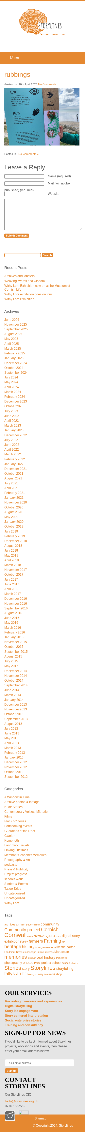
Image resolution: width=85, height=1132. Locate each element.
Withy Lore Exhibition (19, 299)
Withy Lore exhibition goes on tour (28, 294)
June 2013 (11, 733)
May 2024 (11, 382)
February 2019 (14, 536)
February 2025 (14, 353)
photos (28, 962)
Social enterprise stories (23, 1020)
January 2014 (14, 699)
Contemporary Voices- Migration (26, 811)
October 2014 (13, 680)
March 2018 (12, 565)
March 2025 (12, 348)
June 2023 (11, 416)
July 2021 (11, 483)
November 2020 (15, 502)
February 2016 (14, 632)
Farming (52, 941)
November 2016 (15, 603)
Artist (22, 924)
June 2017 (11, 584)
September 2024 (16, 372)
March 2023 (12, 425)
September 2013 (16, 719)
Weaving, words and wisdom (24, 281)
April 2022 (11, 449)
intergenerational (46, 947)
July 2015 (11, 661)
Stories (12, 968)
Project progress (15, 874)
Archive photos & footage (22, 802)
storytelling (64, 968)
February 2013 (14, 752)
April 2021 (11, 488)
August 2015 (13, 656)
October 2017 (13, 574)
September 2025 (16, 329)
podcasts (10, 864)
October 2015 (13, 646)
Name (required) (59, 176)
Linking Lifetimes (16, 850)
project (46, 962)
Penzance (61, 957)
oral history (46, 957)
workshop (55, 974)
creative (39, 936)
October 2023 (13, 406)
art (17, 924)
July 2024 (11, 377)
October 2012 (13, 772)
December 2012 (15, 762)
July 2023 (11, 411)
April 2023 (11, 420)
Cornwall (15, 935)
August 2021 (13, 478)
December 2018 (15, 541)
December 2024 (15, 363)
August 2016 (13, 613)
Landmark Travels (16, 845)
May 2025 (11, 338)
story (26, 969)
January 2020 (14, 521)
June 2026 (11, 319)
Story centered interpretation (26, 1015)
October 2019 (13, 526)
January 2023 (14, 430)
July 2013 (11, 728)
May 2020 (11, 517)
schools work (13, 879)
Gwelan (9, 835)
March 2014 (12, 695)
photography (13, 962)
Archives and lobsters (19, 276)
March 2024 (12, 392)
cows (30, 936)
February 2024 (14, 396)
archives (9, 924)
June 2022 (11, 444)
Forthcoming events (18, 826)
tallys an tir (15, 973)
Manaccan (61, 952)
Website (53, 193)
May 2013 (11, 738)
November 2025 (15, 324)
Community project (22, 929)
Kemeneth (11, 840)
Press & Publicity (16, 869)
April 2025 (11, 343)
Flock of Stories (15, 821)
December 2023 (15, 401)
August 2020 (13, 512)
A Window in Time (17, 797)
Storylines (43, 967)
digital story (71, 936)
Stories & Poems (16, 884)
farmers (36, 941)
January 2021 (14, 497)
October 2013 (13, 714)
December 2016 (15, 598)
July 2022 (11, 440)
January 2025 (14, 358)
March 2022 (12, 454)
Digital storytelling (18, 1006)
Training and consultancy (24, 1025)
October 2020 (13, 507)
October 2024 (13, 368)
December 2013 (15, 704)
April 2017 (11, 589)
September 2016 (16, 608)
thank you (32, 974)
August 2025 (13, 334)
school (56, 963)
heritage (12, 946)
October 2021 (13, 473)
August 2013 (13, 724)
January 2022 (14, 464)
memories (15, 957)
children (36, 924)
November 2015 (15, 642)
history (28, 946)
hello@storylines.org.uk (21, 1101)
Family (24, 941)
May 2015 (11, 666)
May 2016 (11, 622)
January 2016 (14, 637)
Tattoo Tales (12, 888)
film (63, 942)
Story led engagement (21, 1011)
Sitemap (40, 1118)
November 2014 (15, 675)
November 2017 (15, 569)
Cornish (50, 929)
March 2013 (12, 748)
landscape (30, 952)
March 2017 (12, 594)
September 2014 (16, 685)
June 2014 (11, 690)
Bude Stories (13, 807)
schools (66, 963)
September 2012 (16, 776)
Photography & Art (17, 859)
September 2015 (16, 651)
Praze (37, 963)
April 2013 (11, 743)
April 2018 (11, 560)
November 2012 (15, 767)
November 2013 (15, 709)
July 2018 (11, 550)
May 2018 (11, 555)
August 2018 (13, 545)
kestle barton (66, 947)
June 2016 (11, 618)
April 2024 (11, 387)
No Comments (47, 84)
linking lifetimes (45, 952)
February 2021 (14, 493)
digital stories (53, 936)
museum (32, 958)
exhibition (11, 941)
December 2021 (15, 468)
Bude (29, 924)
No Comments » (28, 153)
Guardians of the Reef (19, 831)
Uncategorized (14, 898)
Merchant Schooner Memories (25, 855)
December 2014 (15, 671)
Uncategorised (14, 893)
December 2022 (15, 435)
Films (8, 816)
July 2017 (11, 579)
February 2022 (14, 459)
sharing (74, 963)
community (50, 924)
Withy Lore (11, 903)
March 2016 (12, 627)
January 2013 (14, 757)
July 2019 (11, 531)
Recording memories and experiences (33, 1001)
